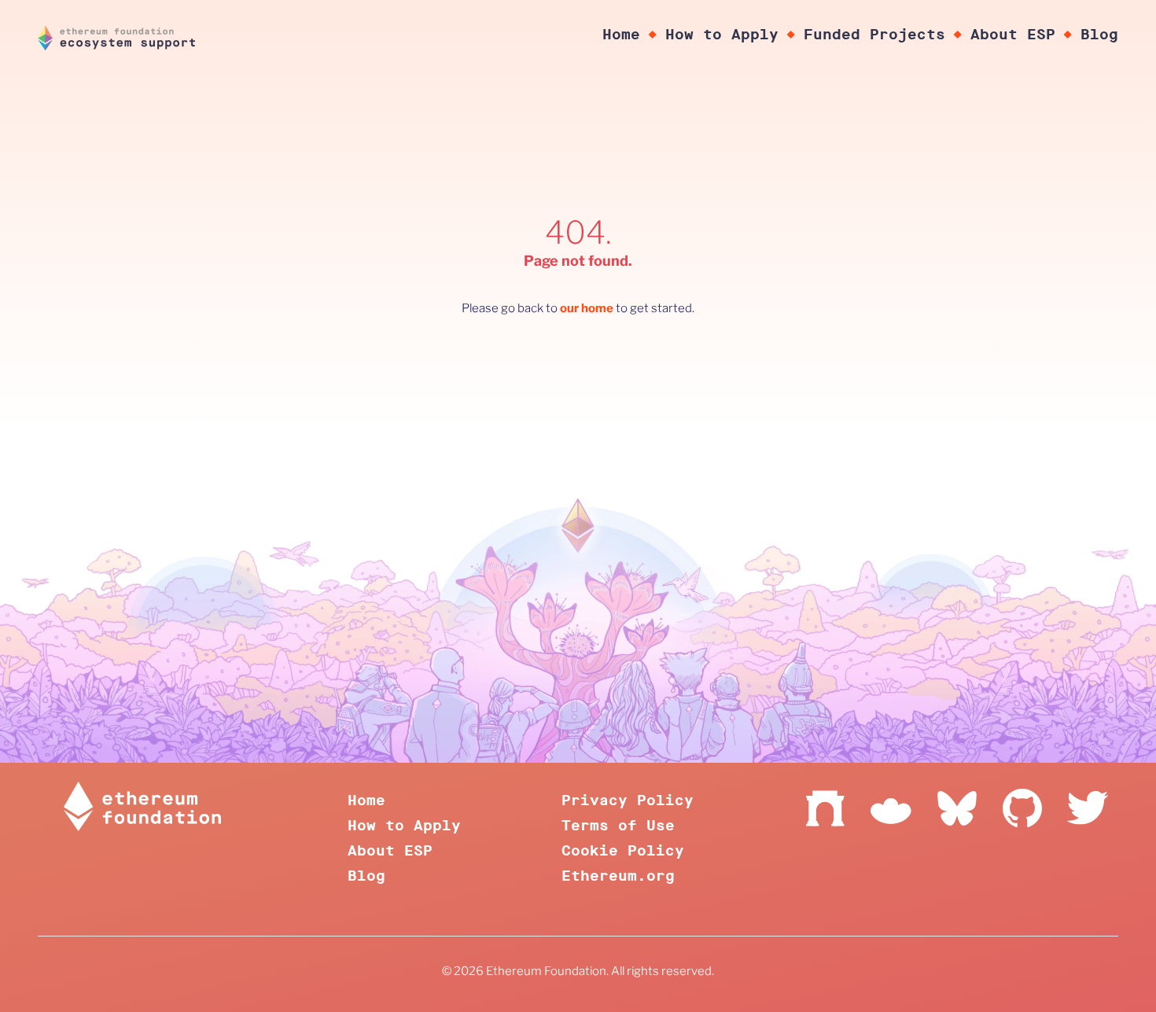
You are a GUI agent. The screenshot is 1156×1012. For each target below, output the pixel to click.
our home (586, 308)
